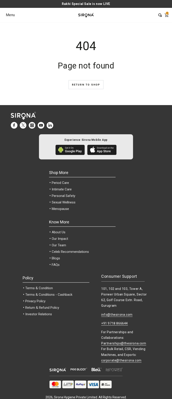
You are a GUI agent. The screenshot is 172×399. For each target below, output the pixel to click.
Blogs (56, 258)
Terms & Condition (39, 288)
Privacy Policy (35, 301)
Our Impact (60, 239)
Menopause (60, 209)
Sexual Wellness (63, 202)
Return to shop (86, 84)
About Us (58, 232)
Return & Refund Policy (42, 308)
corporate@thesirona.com (121, 360)
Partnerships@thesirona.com (123, 343)
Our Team (59, 245)
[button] (158, 15)
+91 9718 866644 (114, 323)
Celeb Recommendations (70, 252)
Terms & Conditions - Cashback (48, 295)
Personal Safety (63, 196)
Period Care (60, 183)
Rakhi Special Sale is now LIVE (86, 4)
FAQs (56, 265)
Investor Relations (38, 314)
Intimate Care (62, 189)
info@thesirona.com (117, 314)
